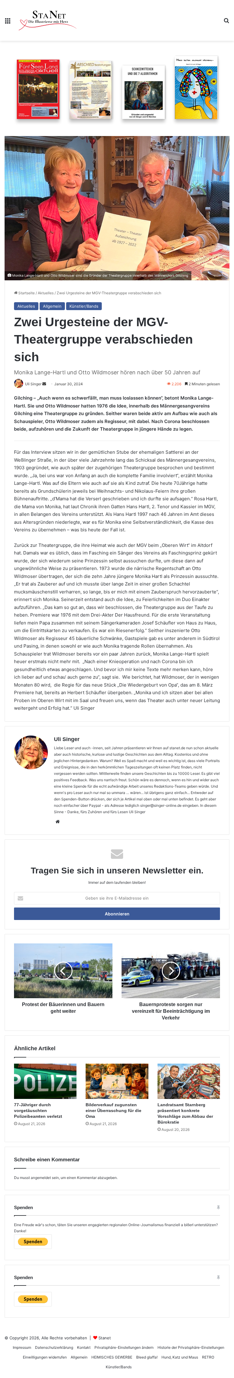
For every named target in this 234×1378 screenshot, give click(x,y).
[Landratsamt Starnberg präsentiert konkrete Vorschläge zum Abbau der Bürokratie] (189, 1081)
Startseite (26, 293)
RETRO (208, 1357)
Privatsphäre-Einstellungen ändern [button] (124, 1347)
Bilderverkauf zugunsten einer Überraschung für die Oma (113, 1110)
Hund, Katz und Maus (179, 1357)
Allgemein (52, 306)
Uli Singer (67, 739)
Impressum (22, 1347)
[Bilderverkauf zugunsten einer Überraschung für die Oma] (117, 1081)
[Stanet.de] (47, 20)
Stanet (104, 1337)
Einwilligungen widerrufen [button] (45, 1357)
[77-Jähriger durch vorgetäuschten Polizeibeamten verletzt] (45, 1081)
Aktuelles (46, 293)
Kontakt (83, 1347)
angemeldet (41, 1177)
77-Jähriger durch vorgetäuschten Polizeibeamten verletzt (38, 1110)
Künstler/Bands (83, 306)
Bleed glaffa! (147, 1357)
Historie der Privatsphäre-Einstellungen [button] (191, 1347)
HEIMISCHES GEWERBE (111, 1357)
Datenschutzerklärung (54, 1347)
